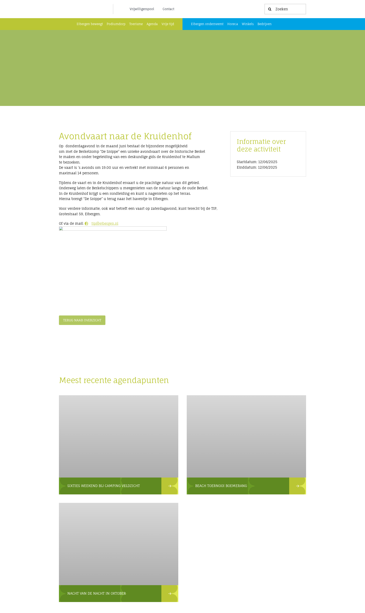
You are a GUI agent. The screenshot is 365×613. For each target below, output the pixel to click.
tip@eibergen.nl (104, 223)
